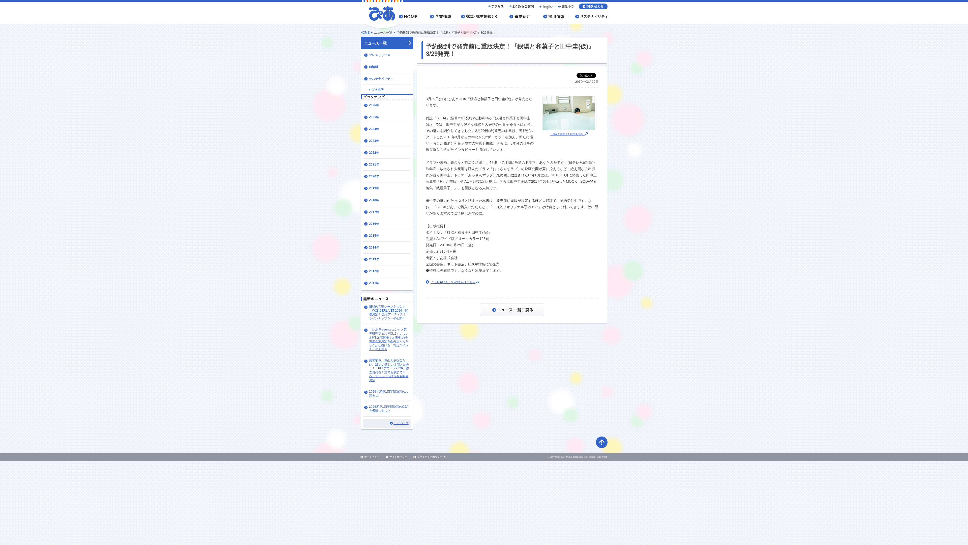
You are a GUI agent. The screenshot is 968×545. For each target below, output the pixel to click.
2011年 (374, 283)
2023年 (374, 141)
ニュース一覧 (401, 423)
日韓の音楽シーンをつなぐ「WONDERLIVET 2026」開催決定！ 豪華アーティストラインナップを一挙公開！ (388, 312)
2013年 (374, 259)
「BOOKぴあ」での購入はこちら (453, 282)
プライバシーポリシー (429, 456)
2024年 (374, 129)
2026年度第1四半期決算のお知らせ (388, 393)
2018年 (374, 200)
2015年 (374, 235)
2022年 (374, 152)
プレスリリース (379, 55)
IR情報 (373, 67)
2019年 (374, 188)
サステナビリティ (381, 78)
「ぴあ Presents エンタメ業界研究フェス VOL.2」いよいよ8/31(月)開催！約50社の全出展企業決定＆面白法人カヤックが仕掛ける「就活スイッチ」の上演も (389, 339)
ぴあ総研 (378, 89)
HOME (365, 32)
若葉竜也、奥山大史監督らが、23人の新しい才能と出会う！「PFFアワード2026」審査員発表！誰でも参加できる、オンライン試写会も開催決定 (389, 370)
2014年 (374, 247)
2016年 (374, 224)
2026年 (374, 105)
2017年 (374, 212)
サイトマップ (371, 456)
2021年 (374, 164)
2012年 (374, 271)
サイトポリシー (398, 456)
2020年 (374, 176)
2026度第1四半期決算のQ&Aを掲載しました (388, 409)
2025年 (374, 117)
